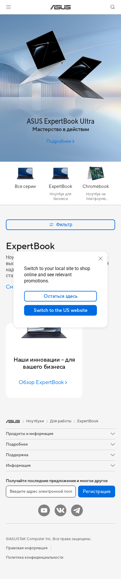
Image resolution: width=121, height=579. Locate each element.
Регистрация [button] (96, 491)
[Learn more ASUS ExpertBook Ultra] (60, 160)
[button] (8, 7)
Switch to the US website (61, 310)
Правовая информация (27, 548)
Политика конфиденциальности (34, 557)
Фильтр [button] (64, 224)
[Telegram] (77, 510)
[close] (100, 258)
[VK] (60, 510)
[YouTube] (44, 510)
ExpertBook (87, 421)
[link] (60, 7)
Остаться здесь (61, 296)
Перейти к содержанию (3, 18)
